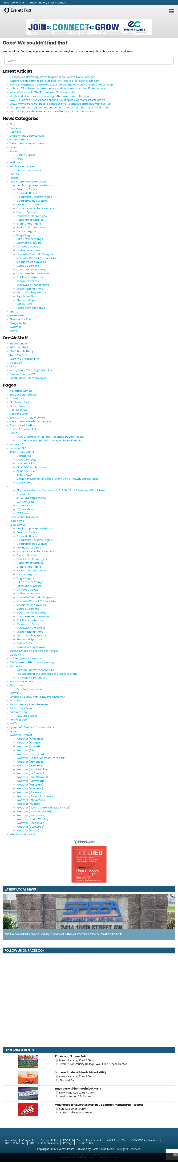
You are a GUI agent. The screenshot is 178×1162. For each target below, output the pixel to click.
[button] (171, 11)
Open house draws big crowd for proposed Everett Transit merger (52, 77)
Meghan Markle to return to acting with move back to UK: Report (51, 96)
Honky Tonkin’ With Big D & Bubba (31, 370)
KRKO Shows (24, 475)
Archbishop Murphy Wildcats (35, 185)
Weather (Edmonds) (30, 761)
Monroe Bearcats (28, 265)
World (13, 330)
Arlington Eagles (27, 189)
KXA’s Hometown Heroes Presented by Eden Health (50, 440)
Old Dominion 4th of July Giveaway (32, 662)
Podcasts (16, 666)
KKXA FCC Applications (31, 498)
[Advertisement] (89, 27)
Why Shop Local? (27, 716)
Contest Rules (49, 1140)
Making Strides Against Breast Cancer (34, 651)
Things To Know (20, 323)
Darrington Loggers (29, 204)
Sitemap (15, 700)
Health (14, 147)
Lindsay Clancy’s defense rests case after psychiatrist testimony (52, 111)
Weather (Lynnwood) (30, 781)
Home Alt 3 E (18, 448)
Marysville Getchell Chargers (35, 254)
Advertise (11, 1140)
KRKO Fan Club (26, 463)
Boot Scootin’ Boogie (23, 394)
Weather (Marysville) (30, 784)
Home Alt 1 (16, 444)
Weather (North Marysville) (34, 811)
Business (15, 128)
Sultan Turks (24, 304)
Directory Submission (30, 689)
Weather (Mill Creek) (30, 788)
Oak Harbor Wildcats (30, 277)
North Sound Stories (22, 166)
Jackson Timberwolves (31, 227)
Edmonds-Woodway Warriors (35, 208)
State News (17, 315)
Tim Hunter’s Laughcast (32, 677)
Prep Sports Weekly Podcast (28, 181)
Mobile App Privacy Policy (26, 658)
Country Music (26, 155)
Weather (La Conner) (30, 773)
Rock (20, 158)
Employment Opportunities (27, 135)
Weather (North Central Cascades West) (43, 807)
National (15, 162)
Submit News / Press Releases (48, 2)
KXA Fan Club (25, 505)
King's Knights (25, 235)
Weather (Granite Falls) (32, 769)
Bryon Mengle (18, 343)
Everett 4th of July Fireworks (28, 417)
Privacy (67, 1143)
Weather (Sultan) (28, 830)
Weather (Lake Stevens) (32, 777)
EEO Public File (18, 410)
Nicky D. (14, 366)
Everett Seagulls (27, 212)
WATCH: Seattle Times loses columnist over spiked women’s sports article (57, 100)
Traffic (14, 723)
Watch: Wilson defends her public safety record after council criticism (55, 81)
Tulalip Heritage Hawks (31, 308)
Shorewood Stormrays (31, 628)
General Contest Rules (24, 429)
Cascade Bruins (27, 193)
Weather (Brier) (27, 750)
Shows (14, 693)
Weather (15, 327)
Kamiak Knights (26, 231)
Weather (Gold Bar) (29, 765)
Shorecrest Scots (28, 281)
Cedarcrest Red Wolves (32, 200)
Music (13, 151)
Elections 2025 (19, 414)
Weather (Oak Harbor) (31, 815)
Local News (17, 521)
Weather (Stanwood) (30, 826)
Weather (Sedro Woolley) (33, 819)
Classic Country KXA (22, 374)
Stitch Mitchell (19, 347)
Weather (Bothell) (28, 746)
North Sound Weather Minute (35, 670)
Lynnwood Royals (27, 246)
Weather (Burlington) (30, 754)
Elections (15, 132)
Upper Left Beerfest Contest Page (32, 727)
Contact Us (17, 398)
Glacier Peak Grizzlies (30, 220)
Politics (14, 178)
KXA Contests (25, 501)
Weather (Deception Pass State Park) (41, 758)
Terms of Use (18, 719)
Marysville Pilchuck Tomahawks (36, 258)
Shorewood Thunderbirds (33, 285)
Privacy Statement (22, 681)
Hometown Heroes (29, 170)
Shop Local (16, 685)
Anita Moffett (18, 355)
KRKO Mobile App (27, 471)
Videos (14, 731)
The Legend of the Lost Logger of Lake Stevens (47, 674)
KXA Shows (23, 513)
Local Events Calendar (24, 517)
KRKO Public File (15, 1143)
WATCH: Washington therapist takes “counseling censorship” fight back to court (61, 84)
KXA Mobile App (26, 509)
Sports (14, 311)
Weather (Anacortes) (31, 739)
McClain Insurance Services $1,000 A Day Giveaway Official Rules (57, 479)
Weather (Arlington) (30, 742)
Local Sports (17, 524)
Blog (12, 124)
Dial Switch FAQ (19, 402)
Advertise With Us (14, 2)
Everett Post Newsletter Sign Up (30, 421)
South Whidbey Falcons (32, 292)
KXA (12, 486)
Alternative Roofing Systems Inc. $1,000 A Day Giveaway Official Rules (61, 490)
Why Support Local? (22, 834)
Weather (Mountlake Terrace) (36, 796)
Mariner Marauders (28, 250)
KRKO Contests (26, 459)
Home (13, 433)
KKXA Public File (116, 1140)
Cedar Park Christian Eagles (34, 197)
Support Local (18, 712)
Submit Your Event (21, 708)
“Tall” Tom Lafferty (21, 351)
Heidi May (16, 362)
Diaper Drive (17, 406)
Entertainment (19, 139)
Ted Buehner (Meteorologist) (28, 378)
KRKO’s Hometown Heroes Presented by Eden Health (50, 436)
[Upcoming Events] (28, 1061)
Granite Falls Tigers (29, 223)
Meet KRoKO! (25, 482)
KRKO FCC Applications (31, 467)
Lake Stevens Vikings (30, 239)
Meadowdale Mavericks (32, 262)
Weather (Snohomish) (31, 823)
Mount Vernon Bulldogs (31, 269)
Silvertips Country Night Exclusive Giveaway (37, 696)
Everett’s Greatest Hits (24, 359)
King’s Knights (25, 578)
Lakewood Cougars (29, 243)
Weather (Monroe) (29, 792)
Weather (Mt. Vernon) (31, 800)
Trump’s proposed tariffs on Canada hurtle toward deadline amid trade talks (59, 107)
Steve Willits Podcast (23, 319)
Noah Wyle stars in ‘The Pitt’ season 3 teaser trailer (42, 92)
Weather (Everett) (22, 735)
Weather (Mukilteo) (29, 804)
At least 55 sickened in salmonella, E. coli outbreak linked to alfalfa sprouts (58, 88)
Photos (14, 174)
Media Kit (15, 654)
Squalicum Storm (28, 296)
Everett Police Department (27, 143)
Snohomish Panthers (30, 288)
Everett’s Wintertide (22, 425)
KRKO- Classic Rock (22, 452)
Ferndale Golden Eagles (32, 216)
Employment (93, 1140)
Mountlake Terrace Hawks (33, 273)
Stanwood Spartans (29, 300)
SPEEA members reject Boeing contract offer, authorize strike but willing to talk (60, 103)
